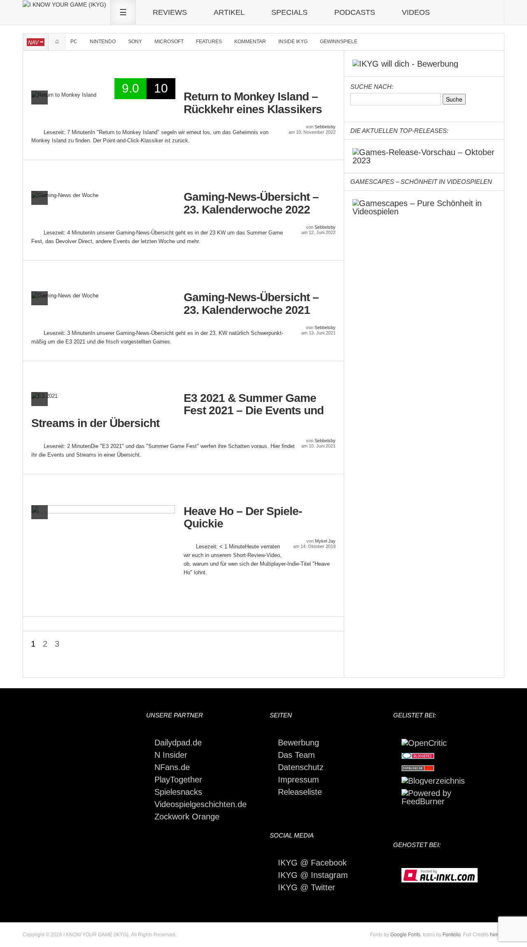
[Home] (64, 4)
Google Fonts (405, 935)
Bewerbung (298, 742)
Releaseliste (300, 791)
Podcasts (354, 12)
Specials (289, 12)
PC (73, 41)
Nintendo (103, 41)
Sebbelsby (325, 126)
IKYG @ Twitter (306, 887)
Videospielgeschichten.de (200, 804)
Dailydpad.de (178, 742)
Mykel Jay (325, 540)
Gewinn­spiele (338, 41)
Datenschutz (301, 767)
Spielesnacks (178, 791)
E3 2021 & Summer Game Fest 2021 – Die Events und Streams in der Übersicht (177, 411)
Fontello (452, 935)
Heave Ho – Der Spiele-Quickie (243, 517)
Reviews (170, 12)
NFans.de (172, 767)
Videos (416, 12)
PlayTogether (178, 779)
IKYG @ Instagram (313, 875)
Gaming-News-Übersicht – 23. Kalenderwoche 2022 (251, 203)
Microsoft (169, 41)
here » (497, 935)
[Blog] (433, 780)
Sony (135, 41)
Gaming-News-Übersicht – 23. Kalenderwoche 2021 (251, 303)
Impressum (298, 779)
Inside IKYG (293, 41)
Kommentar (250, 41)
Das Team (296, 754)
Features (209, 41)
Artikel (229, 12)
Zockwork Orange (186, 816)
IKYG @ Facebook (312, 862)
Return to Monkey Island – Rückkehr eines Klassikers (253, 103)
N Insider (170, 754)
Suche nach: (371, 86)
